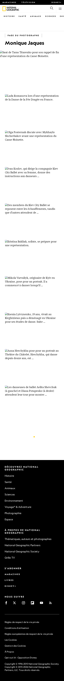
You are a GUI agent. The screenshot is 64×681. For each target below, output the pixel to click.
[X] (15, 603)
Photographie (13, 513)
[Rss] (51, 603)
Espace (9, 519)
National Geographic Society (22, 551)
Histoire (9, 16)
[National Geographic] (4, 8)
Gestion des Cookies (15, 645)
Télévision (28, 2)
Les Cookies (11, 639)
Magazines (9, 2)
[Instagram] (24, 603)
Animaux (35, 16)
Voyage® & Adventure (18, 506)
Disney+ (57, 2)
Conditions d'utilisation (17, 628)
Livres (9, 580)
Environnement (14, 500)
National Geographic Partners (22, 545)
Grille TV (10, 557)
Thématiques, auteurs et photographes (28, 539)
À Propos (9, 651)
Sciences (50, 16)
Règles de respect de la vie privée (22, 622)
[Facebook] (7, 603)
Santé (22, 16)
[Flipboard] (33, 603)
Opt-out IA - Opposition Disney (21, 657)
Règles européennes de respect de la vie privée (29, 634)
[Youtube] (42, 603)
